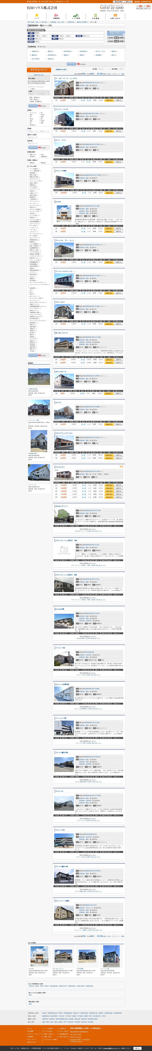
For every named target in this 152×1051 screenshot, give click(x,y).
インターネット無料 (50, 1039)
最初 (122, 74)
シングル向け (48, 1031)
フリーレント (35, 201)
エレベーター (35, 238)
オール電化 (34, 235)
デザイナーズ (35, 179)
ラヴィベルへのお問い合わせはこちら (88, 820)
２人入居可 (34, 187)
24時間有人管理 (35, 312)
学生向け (33, 213)
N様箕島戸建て (33, 453)
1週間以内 (44, 156)
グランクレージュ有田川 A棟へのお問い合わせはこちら (88, 565)
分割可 (33, 191)
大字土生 (96, 82)
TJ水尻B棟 (80, 968)
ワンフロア (34, 339)
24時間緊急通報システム (38, 306)
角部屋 (33, 337)
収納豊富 (33, 288)
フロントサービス (36, 314)
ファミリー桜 (60, 648)
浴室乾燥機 (34, 264)
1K (41, 113)
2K (30, 117)
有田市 (87, 652)
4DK (42, 123)
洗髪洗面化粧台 (35, 270)
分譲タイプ (34, 193)
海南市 (37, 986)
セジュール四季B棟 (62, 684)
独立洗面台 (34, 274)
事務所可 (33, 185)
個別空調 (33, 347)
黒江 (114, 55)
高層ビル (33, 341)
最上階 (33, 333)
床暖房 (33, 278)
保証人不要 (34, 183)
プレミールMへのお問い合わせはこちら (88, 857)
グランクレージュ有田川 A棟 (66, 540)
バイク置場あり (35, 244)
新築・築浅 (47, 1036)
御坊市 (47, 986)
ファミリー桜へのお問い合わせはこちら (88, 675)
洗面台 (33, 268)
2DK (42, 117)
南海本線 (84, 1019)
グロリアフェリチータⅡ (64, 433)
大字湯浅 (80, 1016)
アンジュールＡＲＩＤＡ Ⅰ (66, 271)
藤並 (34, 55)
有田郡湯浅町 (54, 986)
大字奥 (96, 113)
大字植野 (96, 407)
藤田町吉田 (45, 1016)
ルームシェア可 (35, 211)
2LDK (31, 119)
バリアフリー (35, 189)
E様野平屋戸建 (33, 389)
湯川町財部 (53, 1016)
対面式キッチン (35, 258)
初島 (82, 55)
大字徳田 (96, 688)
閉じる (137, 1048)
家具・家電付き (35, 246)
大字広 (95, 905)
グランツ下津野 (61, 171)
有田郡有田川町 (89, 82)
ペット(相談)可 (48, 1028)
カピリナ (59, 402)
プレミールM (60, 830)
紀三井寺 (36, 59)
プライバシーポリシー (34, 1034)
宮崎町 (86, 1016)
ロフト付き (34, 225)
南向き (33, 335)
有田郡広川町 (89, 905)
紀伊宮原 (52, 55)
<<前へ (109, 74)
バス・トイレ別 (35, 260)
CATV (32, 294)
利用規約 (30, 1036)
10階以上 (33, 328)
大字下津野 (97, 175)
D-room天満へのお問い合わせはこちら (88, 638)
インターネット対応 (37, 298)
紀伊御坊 (90, 1022)
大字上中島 (97, 510)
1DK (31, 115)
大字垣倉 (96, 437)
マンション (40, 87)
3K (41, 119)
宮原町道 (91, 652)
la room (58, 202)
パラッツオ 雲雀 (34, 420)
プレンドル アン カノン (65, 240)
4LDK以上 (33, 125)
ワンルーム (33, 113)
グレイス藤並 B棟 (62, 752)
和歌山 (51, 59)
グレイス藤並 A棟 (62, 866)
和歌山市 (31, 986)
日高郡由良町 (89, 986)
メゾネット (34, 227)
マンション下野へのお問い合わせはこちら (88, 743)
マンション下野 (61, 718)
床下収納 (33, 280)
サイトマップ (32, 1039)
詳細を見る (109, 100)
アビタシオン (60, 467)
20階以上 (33, 331)
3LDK (42, 121)
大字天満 (96, 144)
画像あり (32, 162)
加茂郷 (99, 55)
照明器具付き (35, 240)
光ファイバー (35, 296)
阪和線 (71, 1019)
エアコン (33, 276)
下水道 (33, 351)
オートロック (35, 300)
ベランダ (33, 229)
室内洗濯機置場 (35, 221)
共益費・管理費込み (36, 101)
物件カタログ (32, 1042)
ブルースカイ (60, 302)
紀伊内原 (68, 51)
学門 (65, 1022)
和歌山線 (77, 1019)
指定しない (33, 154)
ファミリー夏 (105, 968)
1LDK (42, 115)
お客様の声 (63, 1028)
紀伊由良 (83, 51)
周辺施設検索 (64, 1034)
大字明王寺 (97, 757)
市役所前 (77, 1022)
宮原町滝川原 (93, 834)
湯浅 (114, 51)
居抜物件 (33, 345)
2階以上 (33, 324)
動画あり (43, 162)
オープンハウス (35, 205)
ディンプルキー (35, 308)
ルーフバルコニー (36, 234)
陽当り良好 (34, 175)
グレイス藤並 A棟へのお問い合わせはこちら (88, 891)
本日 (42, 154)
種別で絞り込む (39, 75)
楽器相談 (33, 173)
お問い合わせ (64, 1036)
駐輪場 (33, 242)
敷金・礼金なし (49, 1034)
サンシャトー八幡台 (62, 901)
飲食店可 (33, 343)
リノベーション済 (36, 181)
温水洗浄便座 (35, 266)
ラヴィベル (59, 791)
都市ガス (33, 349)
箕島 (66, 55)
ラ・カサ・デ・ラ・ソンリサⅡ (66, 78)
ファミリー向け (35, 219)
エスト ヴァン (61, 140)
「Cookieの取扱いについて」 (110, 1048)
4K (30, 123)
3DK (31, 121)
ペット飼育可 (35, 169)
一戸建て (32, 89)
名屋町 (74, 1016)
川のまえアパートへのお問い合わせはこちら (88, 531)
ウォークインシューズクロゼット (39, 285)
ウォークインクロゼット (38, 282)
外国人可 (33, 207)
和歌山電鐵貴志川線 (62, 1019)
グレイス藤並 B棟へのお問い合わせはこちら (88, 782)
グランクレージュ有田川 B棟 (66, 575)
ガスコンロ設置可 (36, 209)
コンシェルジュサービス (38, 320)
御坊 (50, 51)
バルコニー (34, 231)
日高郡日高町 (80, 986)
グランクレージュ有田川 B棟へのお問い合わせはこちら (88, 600)
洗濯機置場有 (35, 248)
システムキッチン (36, 256)
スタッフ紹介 (64, 1031)
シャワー (33, 272)
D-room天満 (60, 609)
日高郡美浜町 (72, 986)
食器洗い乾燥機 (35, 254)
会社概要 (30, 1031)
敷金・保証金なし (35, 97)
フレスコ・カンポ (62, 109)
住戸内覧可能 (35, 318)
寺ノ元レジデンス (62, 333)
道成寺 (35, 51)
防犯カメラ (34, 310)
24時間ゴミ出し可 (36, 316)
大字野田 (96, 376)
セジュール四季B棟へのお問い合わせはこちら (88, 709)
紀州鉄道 (51, 1019)
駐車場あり (34, 322)
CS (31, 290)
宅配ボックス (35, 304)
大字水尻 (96, 244)
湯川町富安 (96, 1016)
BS (31, 292)
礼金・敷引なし (34, 99)
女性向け (33, 217)
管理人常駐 (34, 195)
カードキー (34, 203)
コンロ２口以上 (35, 252)
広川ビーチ (100, 51)
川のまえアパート (62, 506)
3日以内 (32, 156)
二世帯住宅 (34, 199)
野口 (90, 1016)
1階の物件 (34, 326)
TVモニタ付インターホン (38, 302)
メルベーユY (32, 485)
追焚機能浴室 (35, 262)
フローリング (35, 223)
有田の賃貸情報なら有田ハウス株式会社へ (86, 1028)
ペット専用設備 (35, 171)
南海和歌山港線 (93, 1019)
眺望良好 (33, 197)
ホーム (30, 1028)
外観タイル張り (35, 250)
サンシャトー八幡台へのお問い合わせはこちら (88, 930)
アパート (32, 87)
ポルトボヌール (61, 371)
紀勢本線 (82, 85)
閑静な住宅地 (35, 177)
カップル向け (35, 215)
